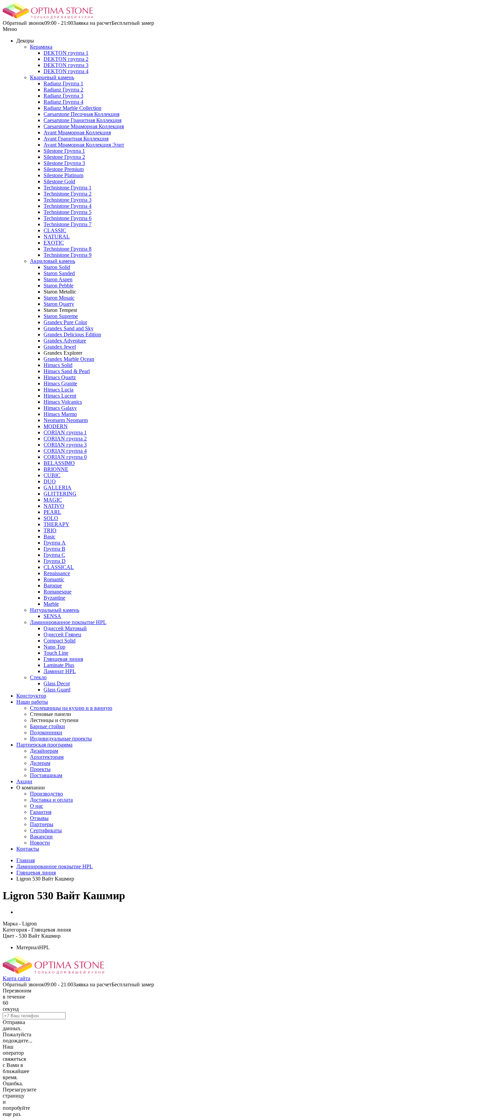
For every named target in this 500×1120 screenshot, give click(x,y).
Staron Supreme (61, 316)
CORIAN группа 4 (65, 451)
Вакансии (41, 836)
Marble (51, 604)
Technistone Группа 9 (67, 255)
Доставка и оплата (51, 800)
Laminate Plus (59, 665)
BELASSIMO (59, 463)
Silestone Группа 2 (64, 157)
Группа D (55, 561)
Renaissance (57, 573)
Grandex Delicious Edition (72, 334)
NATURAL (57, 236)
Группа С (54, 555)
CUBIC (52, 475)
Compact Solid (60, 640)
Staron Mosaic (59, 298)
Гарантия (40, 812)
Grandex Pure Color (65, 322)
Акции (24, 781)
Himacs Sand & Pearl (67, 371)
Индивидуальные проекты (61, 738)
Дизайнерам (44, 751)
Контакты (27, 849)
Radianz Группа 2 (63, 90)
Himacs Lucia (58, 389)
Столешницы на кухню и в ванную (71, 708)
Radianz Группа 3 (63, 96)
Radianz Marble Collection (72, 108)
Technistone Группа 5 (67, 212)
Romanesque (57, 592)
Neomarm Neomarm (66, 420)
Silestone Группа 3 (64, 163)
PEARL (52, 512)
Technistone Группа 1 (67, 187)
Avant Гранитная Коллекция (76, 138)
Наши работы (32, 702)
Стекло (38, 677)
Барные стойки (47, 726)
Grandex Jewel (60, 347)
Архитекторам (47, 757)
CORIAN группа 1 (65, 432)
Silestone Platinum (63, 175)
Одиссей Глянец (62, 634)
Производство (46, 794)
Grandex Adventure (65, 341)
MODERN (56, 426)
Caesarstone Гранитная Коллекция (82, 120)
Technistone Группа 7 (67, 224)
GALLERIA (57, 487)
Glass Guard (57, 689)
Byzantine (54, 598)
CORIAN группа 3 (65, 445)
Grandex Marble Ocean (69, 359)
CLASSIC (55, 230)
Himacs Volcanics (63, 402)
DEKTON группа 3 (66, 65)
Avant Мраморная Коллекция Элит (84, 145)
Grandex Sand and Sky (69, 328)
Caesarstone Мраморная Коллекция (84, 126)
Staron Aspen (58, 279)
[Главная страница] (48, 17)
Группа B (54, 549)
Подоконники (46, 732)
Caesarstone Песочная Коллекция (81, 114)
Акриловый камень (52, 261)
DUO (50, 481)
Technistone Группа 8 (67, 249)
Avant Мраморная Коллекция (77, 132)
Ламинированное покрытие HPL (68, 622)
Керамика (41, 47)
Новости (40, 843)
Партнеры (41, 824)
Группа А (55, 543)
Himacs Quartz (60, 377)
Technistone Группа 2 (67, 194)
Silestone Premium (64, 169)
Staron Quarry (59, 304)
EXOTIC (54, 243)
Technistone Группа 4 (67, 206)
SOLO (51, 518)
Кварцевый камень (52, 77)
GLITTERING (60, 494)
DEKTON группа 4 (66, 71)
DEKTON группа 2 (66, 59)
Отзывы (39, 818)
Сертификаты (46, 830)
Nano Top (54, 647)
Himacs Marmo (60, 414)
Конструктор (31, 696)
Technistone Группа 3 (67, 200)
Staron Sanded (59, 273)
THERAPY (56, 524)
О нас (36, 806)
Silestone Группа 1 (64, 151)
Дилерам (40, 763)
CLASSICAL (59, 567)
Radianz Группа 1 (63, 83)
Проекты (40, 769)
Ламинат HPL (60, 671)
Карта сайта (16, 978)
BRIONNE (56, 469)
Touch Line (56, 653)
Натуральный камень (54, 610)
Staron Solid (57, 267)
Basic (49, 536)
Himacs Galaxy (60, 408)
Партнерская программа (44, 745)
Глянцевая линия (63, 659)
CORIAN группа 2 (65, 438)
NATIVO (54, 506)
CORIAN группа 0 (65, 457)
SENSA (52, 616)
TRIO (50, 530)
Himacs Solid (58, 365)
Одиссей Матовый (65, 628)
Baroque (53, 585)
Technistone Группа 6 (67, 218)
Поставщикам (46, 775)
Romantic (54, 579)
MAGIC (53, 500)
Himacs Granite (60, 383)
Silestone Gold (59, 181)
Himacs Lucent (60, 396)
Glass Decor (57, 683)
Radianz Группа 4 (63, 102)
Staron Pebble (58, 285)
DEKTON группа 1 (66, 53)
